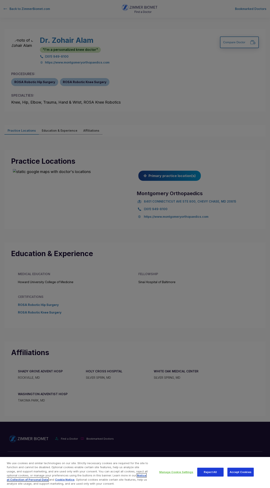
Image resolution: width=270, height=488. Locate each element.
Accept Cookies (241, 472)
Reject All (210, 472)
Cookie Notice (64, 479)
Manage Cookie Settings (176, 472)
